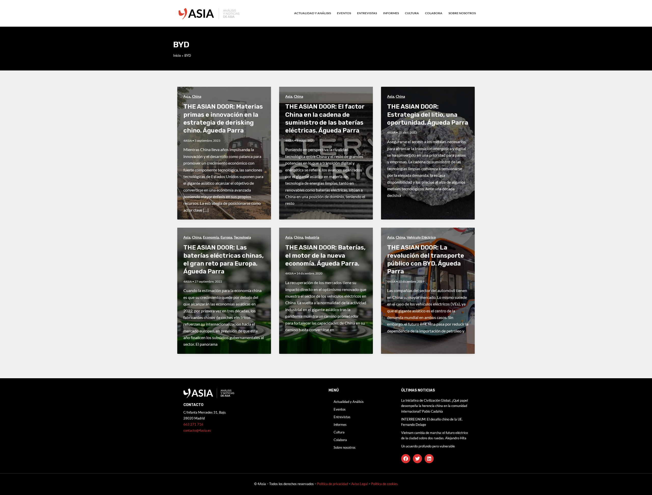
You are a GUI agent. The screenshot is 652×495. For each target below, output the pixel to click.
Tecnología (242, 237)
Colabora (433, 13)
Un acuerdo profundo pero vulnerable (428, 446)
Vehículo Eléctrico (421, 237)
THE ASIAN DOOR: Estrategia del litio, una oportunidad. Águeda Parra (427, 114)
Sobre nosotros (462, 13)
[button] (405, 458)
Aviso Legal (360, 484)
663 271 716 (193, 424)
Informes (391, 13)
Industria (312, 237)
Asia (186, 96)
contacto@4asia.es (197, 430)
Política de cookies (384, 484)
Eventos (344, 13)
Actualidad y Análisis (312, 13)
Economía (211, 237)
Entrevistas (367, 13)
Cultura (412, 13)
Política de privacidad (332, 484)
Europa (226, 237)
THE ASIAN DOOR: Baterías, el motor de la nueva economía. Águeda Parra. (325, 255)
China (196, 96)
